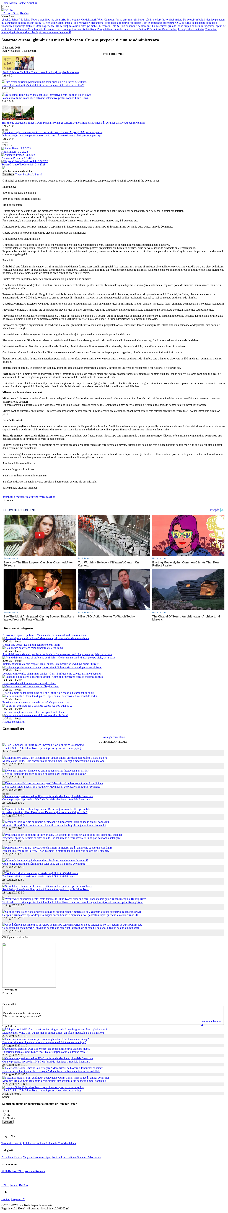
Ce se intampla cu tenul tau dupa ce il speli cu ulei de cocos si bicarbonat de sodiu (48, 692)
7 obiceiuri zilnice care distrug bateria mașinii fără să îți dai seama (39, 876)
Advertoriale (94, 1157)
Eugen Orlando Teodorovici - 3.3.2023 (23, 164)
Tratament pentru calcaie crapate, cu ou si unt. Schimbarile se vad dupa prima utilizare (50, 663)
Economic (39, 1157)
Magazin (28, 1157)
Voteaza (8, 1121)
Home (4, 2)
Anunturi (32, 2)
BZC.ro (15, 13)
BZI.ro (20, 1171)
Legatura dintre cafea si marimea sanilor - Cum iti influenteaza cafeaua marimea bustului (51, 673)
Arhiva (13, 2)
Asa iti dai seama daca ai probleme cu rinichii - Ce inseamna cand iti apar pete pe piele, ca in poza (57, 654)
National (57, 1157)
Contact (21, 2)
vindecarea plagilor (44, 496)
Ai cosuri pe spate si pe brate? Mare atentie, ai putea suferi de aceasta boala (44, 635)
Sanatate (82, 1157)
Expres (18, 1157)
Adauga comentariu (13, 721)
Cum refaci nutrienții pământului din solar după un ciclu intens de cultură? (43, 85)
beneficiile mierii (23, 496)
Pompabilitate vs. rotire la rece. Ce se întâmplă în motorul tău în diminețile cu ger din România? (150, 29)
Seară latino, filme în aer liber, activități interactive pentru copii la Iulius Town (45, 97)
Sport (48, 1157)
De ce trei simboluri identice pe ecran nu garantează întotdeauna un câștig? (44, 773)
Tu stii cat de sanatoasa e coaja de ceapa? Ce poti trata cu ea (35, 702)
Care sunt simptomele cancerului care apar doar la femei (33, 712)
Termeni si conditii (11, 1143)
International (70, 1157)
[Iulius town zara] (29, 986)
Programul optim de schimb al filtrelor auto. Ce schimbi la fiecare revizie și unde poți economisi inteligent (61, 837)
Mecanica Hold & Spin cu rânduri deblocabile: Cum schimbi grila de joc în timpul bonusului (151, 25)
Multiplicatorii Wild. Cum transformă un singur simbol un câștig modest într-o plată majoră (131, 19)
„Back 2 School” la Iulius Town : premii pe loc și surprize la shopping (40, 19)
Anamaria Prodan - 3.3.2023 (17, 158)
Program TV (18, 1199)
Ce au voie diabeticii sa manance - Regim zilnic (29, 683)
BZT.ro (5, 13)
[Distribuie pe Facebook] (3, 78)
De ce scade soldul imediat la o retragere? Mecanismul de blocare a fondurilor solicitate (92, 22)
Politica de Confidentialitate (60, 1143)
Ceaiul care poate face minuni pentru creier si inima (31, 644)
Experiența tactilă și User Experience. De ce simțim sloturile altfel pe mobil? (55, 25)
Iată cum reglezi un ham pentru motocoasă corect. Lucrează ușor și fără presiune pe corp (51, 135)
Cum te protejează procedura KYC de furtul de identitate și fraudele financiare (46, 799)
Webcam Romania (35, 1171)
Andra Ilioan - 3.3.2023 (14, 151)
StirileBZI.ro (8, 1171)
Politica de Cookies (34, 1143)
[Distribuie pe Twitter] (6, 78)
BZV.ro (24, 13)
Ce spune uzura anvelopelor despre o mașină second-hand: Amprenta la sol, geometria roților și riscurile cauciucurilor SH (70, 914)
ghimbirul (7, 496)
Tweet (18, 174)
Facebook (28, 174)
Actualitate (7, 1157)
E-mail (38, 174)
